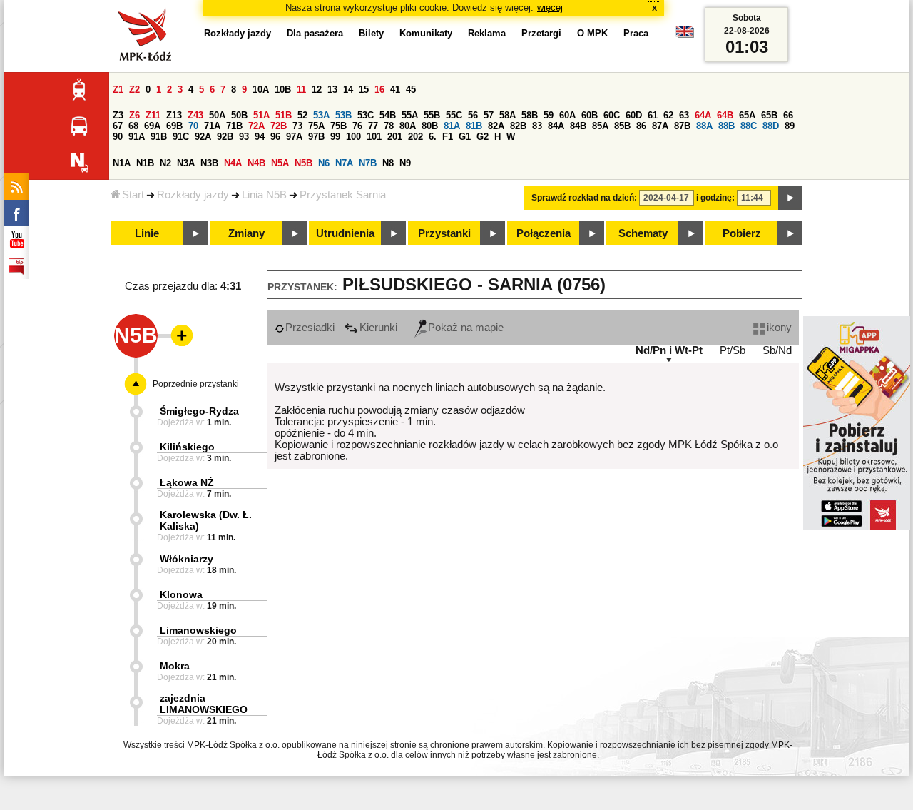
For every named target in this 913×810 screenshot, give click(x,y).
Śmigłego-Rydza (199, 411)
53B (343, 115)
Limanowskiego (198, 630)
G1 (465, 136)
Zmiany (246, 233)
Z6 (134, 115)
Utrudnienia (345, 233)
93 (244, 136)
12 (317, 89)
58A (507, 115)
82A (496, 126)
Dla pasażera (315, 33)
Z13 (174, 115)
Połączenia (543, 233)
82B (518, 126)
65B (769, 115)
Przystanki (444, 233)
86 (641, 126)
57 (489, 115)
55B (432, 115)
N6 (324, 163)
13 (332, 89)
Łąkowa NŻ (187, 482)
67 (118, 126)
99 (335, 136)
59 (549, 115)
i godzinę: (715, 198)
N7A (344, 163)
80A (407, 126)
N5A (280, 163)
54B (387, 115)
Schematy (643, 233)
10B (283, 89)
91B (159, 136)
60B (589, 115)
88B (726, 126)
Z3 (118, 115)
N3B (209, 163)
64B (725, 115)
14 (348, 89)
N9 (405, 163)
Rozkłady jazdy (193, 195)
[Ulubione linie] (177, 335)
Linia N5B (264, 195)
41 (395, 89)
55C (454, 115)
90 (118, 136)
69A (152, 126)
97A (294, 136)
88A (704, 126)
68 (133, 126)
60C (611, 115)
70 (193, 126)
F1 (447, 136)
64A (703, 115)
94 (260, 136)
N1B (145, 163)
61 (653, 115)
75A (316, 126)
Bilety (371, 33)
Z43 (195, 115)
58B (529, 115)
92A (203, 136)
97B (316, 136)
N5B (303, 163)
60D (634, 115)
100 (353, 136)
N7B (368, 163)
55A (410, 115)
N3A (186, 163)
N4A (233, 163)
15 (364, 89)
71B (234, 126)
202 (415, 136)
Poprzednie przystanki (196, 384)
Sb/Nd (777, 350)
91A (136, 136)
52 (302, 115)
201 (394, 136)
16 (379, 89)
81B (474, 126)
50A (217, 115)
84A (556, 126)
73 (297, 126)
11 (301, 89)
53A (321, 115)
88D (770, 126)
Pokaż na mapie (466, 327)
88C (748, 126)
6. (433, 136)
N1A (122, 163)
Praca (635, 33)
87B (682, 126)
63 (684, 115)
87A (660, 126)
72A (256, 126)
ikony (779, 327)
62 (668, 115)
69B (174, 126)
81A (452, 126)
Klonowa (181, 594)
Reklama (487, 33)
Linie (147, 233)
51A (261, 115)
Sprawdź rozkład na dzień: (584, 198)
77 (373, 126)
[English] (684, 35)
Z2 (134, 89)
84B (578, 126)
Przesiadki (310, 327)
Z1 (118, 89)
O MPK (592, 33)
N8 (388, 163)
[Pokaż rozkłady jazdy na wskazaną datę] (790, 198)
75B (338, 126)
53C (365, 115)
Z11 (153, 115)
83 (537, 126)
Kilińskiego (187, 446)
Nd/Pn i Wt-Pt (669, 350)
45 (411, 89)
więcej (550, 7)
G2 (482, 136)
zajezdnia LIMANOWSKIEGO (204, 703)
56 (473, 115)
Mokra (175, 666)
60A (567, 115)
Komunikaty (425, 33)
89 (790, 126)
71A (212, 126)
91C (181, 136)
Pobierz (742, 233)
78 (389, 126)
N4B (256, 163)
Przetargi (541, 33)
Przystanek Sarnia (343, 195)
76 (357, 126)
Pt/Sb (732, 350)
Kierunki (378, 327)
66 (788, 115)
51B (283, 115)
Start (133, 195)
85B (622, 126)
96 (275, 136)
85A (600, 126)
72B (278, 126)
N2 (165, 163)
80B (430, 126)
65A (747, 115)
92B (225, 136)
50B (239, 115)
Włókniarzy (186, 559)
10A (261, 89)
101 (374, 136)
